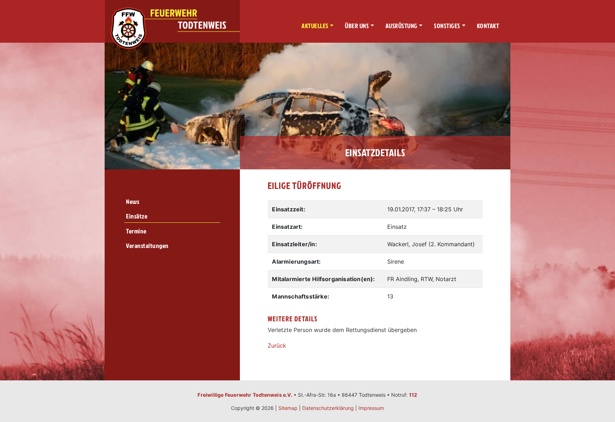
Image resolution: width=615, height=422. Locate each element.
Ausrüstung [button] (401, 25)
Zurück (277, 345)
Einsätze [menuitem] (136, 216)
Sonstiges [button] (447, 25)
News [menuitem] (132, 201)
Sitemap (288, 408)
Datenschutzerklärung (328, 408)
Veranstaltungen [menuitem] (147, 245)
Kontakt (488, 25)
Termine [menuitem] (136, 231)
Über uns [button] (357, 25)
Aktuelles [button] (314, 25)
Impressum (371, 408)
